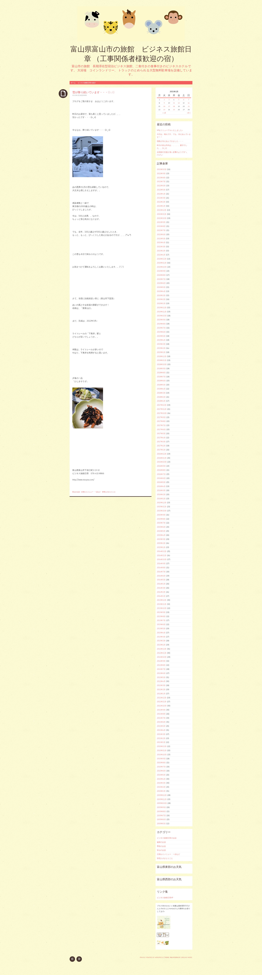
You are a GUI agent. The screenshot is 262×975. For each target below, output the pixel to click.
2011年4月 (161, 730)
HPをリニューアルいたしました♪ (170, 130)
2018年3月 (161, 393)
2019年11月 (161, 311)
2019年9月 (161, 320)
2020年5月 (161, 287)
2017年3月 (161, 441)
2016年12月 (161, 454)
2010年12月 (161, 746)
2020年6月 (161, 283)
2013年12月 (161, 600)
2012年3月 (161, 685)
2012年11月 (161, 653)
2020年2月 (161, 299)
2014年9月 (161, 563)
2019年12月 (161, 307)
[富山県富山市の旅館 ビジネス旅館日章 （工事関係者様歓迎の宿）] (131, 23)
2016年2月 (161, 494)
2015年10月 (161, 511)
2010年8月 (161, 762)
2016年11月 (161, 458)
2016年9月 (161, 466)
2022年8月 (161, 177)
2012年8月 (161, 665)
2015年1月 (161, 547)
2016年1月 (161, 498)
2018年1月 (161, 401)
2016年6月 (161, 478)
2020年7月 (161, 279)
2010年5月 (161, 775)
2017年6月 (161, 429)
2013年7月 (161, 620)
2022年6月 (161, 185)
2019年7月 (161, 328)
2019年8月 (161, 324)
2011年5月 (161, 726)
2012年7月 (161, 669)
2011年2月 (161, 738)
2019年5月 (161, 336)
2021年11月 (161, 214)
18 (174, 106)
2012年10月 (161, 657)
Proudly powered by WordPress (151, 957)
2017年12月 (161, 405)
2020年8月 (161, 275)
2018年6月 (161, 381)
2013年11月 (161, 604)
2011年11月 (161, 701)
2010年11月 (161, 750)
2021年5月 (161, 238)
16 (164, 106)
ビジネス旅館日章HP (165, 897)
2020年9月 (161, 271)
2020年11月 (161, 263)
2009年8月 (161, 811)
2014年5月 (161, 580)
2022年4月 (161, 194)
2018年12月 (161, 356)
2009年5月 (161, 823)
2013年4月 (161, 633)
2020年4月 (161, 291)
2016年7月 (161, 474)
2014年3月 (161, 588)
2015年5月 (161, 531)
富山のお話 (76, 492)
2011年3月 (161, 734)
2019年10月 (162, 316)
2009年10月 (162, 803)
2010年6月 (161, 771)
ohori (85, 95)
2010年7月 (161, 767)
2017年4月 (161, 437)
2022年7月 (161, 181)
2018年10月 (162, 364)
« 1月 (164, 113)
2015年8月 (161, 519)
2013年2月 (161, 641)
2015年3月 (161, 539)
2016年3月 (161, 490)
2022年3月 (161, 198)
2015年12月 (161, 502)
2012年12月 (161, 649)
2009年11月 (162, 799)
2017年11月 (161, 409)
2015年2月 (161, 543)
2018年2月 (161, 397)
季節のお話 (161, 846)
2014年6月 (161, 576)
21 (189, 106)
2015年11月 (161, 506)
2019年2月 (161, 348)
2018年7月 (161, 377)
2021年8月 (161, 226)
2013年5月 (161, 628)
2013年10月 (161, 608)
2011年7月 (161, 718)
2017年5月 (161, 433)
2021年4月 (161, 242)
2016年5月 (161, 482)
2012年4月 (161, 681)
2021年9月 (161, 222)
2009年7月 (161, 815)
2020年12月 (161, 259)
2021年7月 (161, 230)
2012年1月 (161, 693)
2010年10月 (162, 754)
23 (164, 110)
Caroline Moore (186, 957)
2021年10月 (161, 218)
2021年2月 (161, 251)
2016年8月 (161, 470)
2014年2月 (161, 592)
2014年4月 (161, 584)
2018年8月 (161, 372)
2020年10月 (162, 267)
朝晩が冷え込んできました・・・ (170, 141)
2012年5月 (161, 677)
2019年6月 (161, 332)
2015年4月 (161, 535)
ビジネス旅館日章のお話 (166, 838)
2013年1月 (161, 645)
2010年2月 (161, 787)
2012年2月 (161, 689)
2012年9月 (161, 661)
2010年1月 (161, 791)
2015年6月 (161, 527)
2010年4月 (161, 779)
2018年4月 (161, 389)
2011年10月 (161, 706)
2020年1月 (161, 303)
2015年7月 (161, 523)
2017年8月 (161, 421)
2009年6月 (161, 819)
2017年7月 (161, 425)
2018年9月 (161, 368)
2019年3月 (161, 344)
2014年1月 (161, 596)
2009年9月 (161, 807)
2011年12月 (161, 698)
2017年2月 (161, 446)
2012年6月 (161, 673)
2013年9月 (161, 612)
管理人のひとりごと (109, 492)
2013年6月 (161, 624)
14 (189, 103)
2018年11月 (161, 360)
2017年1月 (161, 450)
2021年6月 (161, 234)
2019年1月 (161, 352)
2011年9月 (161, 710)
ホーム (73, 83)
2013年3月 (161, 637)
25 (174, 110)
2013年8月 (161, 616)
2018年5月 (161, 385)
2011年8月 (161, 714)
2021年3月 (161, 246)
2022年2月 (161, 202)
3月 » (189, 113)
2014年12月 (161, 551)
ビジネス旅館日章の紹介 (87, 83)
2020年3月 (161, 295)
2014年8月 (161, 567)
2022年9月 (161, 173)
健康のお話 (161, 842)
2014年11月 (161, 555)
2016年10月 (162, 462)
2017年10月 (162, 413)
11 (174, 103)
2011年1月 (161, 742)
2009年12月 (162, 795)
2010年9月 (161, 759)
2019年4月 (161, 340)
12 (179, 103)
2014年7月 (161, 572)
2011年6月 (161, 722)
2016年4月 (161, 486)
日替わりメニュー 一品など (91, 492)
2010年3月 (161, 783)
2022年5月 (161, 190)
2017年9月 (161, 417)
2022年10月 (161, 169)
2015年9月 (161, 515)
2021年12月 (161, 210)
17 (169, 106)
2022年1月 (161, 206)
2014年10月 (161, 559)
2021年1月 (161, 255)
